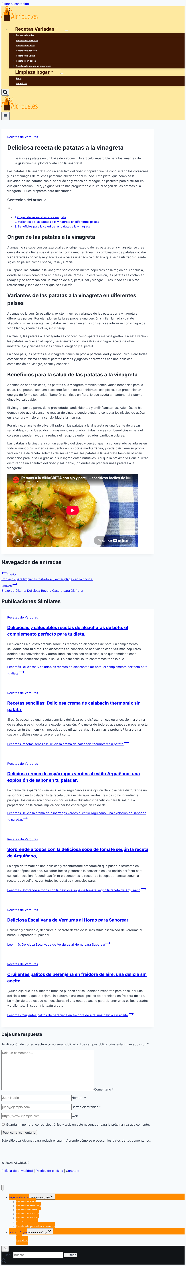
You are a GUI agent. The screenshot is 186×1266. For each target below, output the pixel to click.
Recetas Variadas (19, 1197)
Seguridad (21, 83)
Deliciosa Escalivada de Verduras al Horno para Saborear (67, 920)
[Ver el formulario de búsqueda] (5, 92)
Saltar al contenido (15, 4)
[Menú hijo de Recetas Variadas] (66, 30)
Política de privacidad (17, 1171)
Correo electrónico (86, 1107)
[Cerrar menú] (2, 1188)
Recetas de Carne (25, 55)
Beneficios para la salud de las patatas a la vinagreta (54, 226)
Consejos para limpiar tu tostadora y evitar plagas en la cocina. (47, 577)
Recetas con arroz (25, 45)
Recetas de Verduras (27, 40)
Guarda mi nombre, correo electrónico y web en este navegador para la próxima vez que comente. (78, 1124)
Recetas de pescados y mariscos (33, 66)
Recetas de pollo (25, 35)
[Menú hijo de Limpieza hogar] (61, 73)
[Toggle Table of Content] (10, 209)
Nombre (79, 1098)
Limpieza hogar (18, 1232)
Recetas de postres (26, 50)
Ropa (18, 78)
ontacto (73, 1171)
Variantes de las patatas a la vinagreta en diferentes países (58, 221)
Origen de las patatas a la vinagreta (41, 217)
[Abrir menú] (5, 116)
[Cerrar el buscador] (5, 1249)
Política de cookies (49, 1171)
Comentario (104, 1089)
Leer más (65, 744)
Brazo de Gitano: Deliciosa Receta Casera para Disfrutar (42, 588)
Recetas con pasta (26, 60)
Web (75, 1116)
